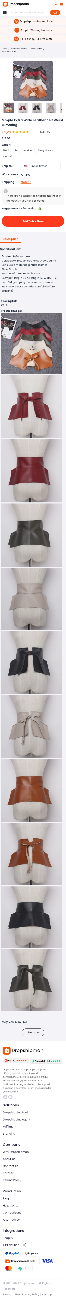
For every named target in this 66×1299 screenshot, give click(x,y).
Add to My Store (33, 221)
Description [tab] (10, 239)
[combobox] (35, 166)
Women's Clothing (19, 48)
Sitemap (46, 1294)
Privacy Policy (30, 1294)
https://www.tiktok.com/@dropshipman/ (5, 1097)
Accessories (36, 48)
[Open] (57, 166)
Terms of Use (11, 1294)
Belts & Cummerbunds (12, 51)
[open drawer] (61, 4)
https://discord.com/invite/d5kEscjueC (10, 1097)
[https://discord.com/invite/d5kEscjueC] (10, 1097)
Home (4, 48)
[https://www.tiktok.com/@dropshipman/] (5, 1097)
